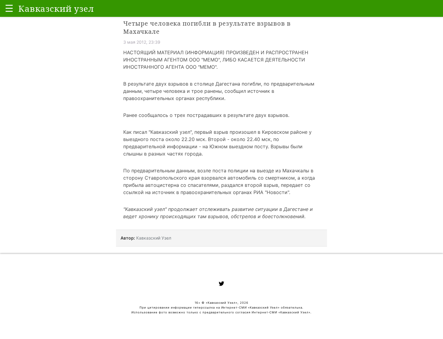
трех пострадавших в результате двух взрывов (231, 115)
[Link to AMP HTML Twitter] (221, 284)
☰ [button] (9, 8)
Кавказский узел (170, 132)
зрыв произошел (236, 132)
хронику (149, 216)
